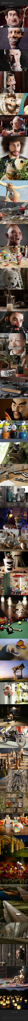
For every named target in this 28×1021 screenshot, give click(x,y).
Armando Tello (7, 3)
